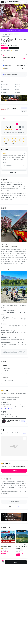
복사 (18, 506)
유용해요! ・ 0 (8, 165)
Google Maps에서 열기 (6, 408)
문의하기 (23, 111)
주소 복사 (24, 433)
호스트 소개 (24, 108)
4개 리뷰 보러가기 (14, 172)
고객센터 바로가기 (15, 502)
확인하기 (15, 470)
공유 (22, 6)
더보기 (4, 162)
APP (21, 2)
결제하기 (16, 562)
